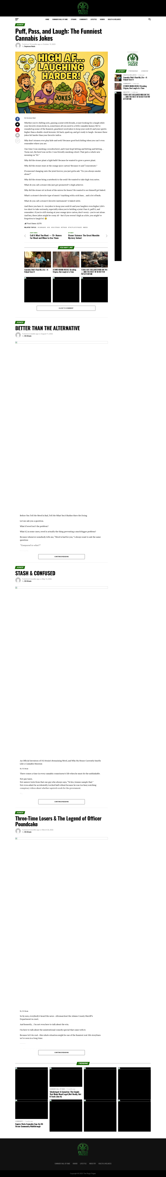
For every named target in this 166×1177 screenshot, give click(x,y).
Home (47, 19)
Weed (86, 227)
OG (49, 227)
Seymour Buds (29, 46)
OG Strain (56, 227)
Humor (102, 19)
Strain (64, 227)
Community (83, 19)
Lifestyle (94, 19)
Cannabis (42, 227)
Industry (92, 1163)
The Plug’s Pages (75, 227)
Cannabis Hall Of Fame (60, 19)
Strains (73, 19)
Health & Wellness (114, 19)
